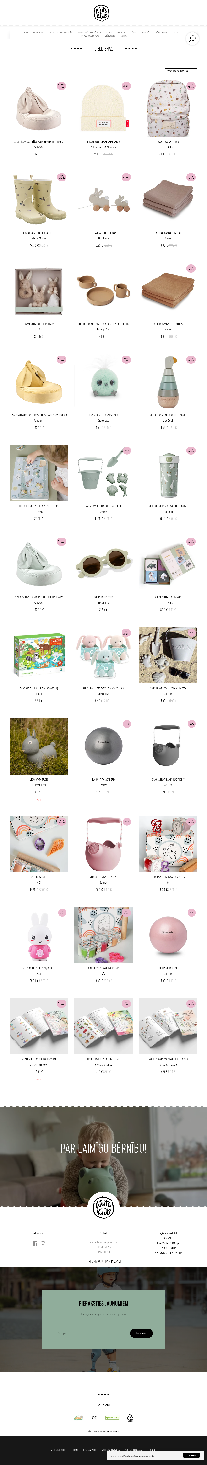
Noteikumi (74, 1450)
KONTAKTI (124, 35)
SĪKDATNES (152, 1450)
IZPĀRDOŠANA (110, 35)
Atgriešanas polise (58, 1450)
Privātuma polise (89, 1450)
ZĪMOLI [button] (25, 32)
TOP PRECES (177, 32)
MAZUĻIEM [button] (121, 32)
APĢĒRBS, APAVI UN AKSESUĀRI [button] (60, 32)
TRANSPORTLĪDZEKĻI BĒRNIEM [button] (89, 32)
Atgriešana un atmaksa (111, 1450)
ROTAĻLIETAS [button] (38, 32)
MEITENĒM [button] (146, 32)
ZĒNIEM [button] (134, 32)
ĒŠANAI (109, 32)
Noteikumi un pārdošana (134, 1450)
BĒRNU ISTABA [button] (161, 32)
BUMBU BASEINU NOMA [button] (90, 35)
